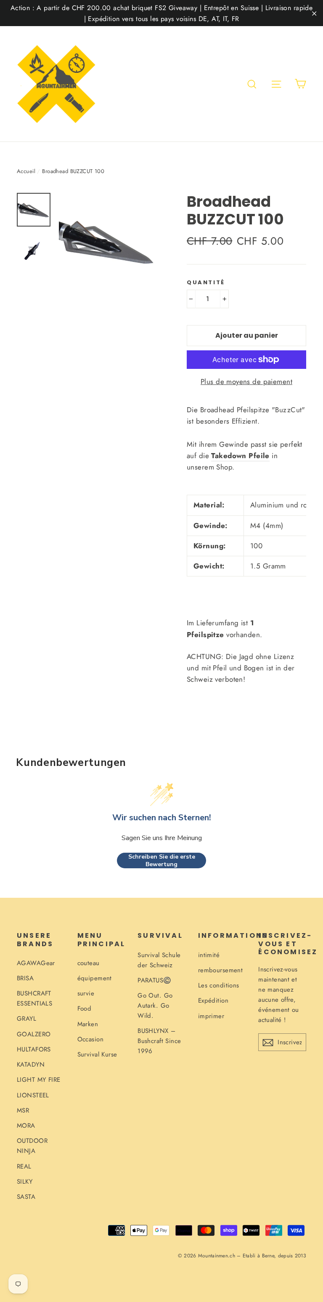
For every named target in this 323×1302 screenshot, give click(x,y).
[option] (107, 241)
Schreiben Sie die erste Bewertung (161, 860)
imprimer (211, 1016)
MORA (26, 1125)
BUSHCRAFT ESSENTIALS (34, 998)
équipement (94, 978)
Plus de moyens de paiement (246, 381)
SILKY (24, 1181)
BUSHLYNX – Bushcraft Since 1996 (159, 1041)
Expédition (213, 1000)
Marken (87, 1024)
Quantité (206, 282)
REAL (24, 1166)
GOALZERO (33, 1034)
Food (84, 1008)
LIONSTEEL (33, 1095)
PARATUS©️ (154, 980)
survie (86, 993)
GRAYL (26, 1018)
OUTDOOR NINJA (32, 1145)
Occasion (90, 1039)
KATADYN (31, 1064)
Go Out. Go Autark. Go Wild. (155, 1005)
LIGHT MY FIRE (39, 1079)
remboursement (220, 970)
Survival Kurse (97, 1054)
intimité (209, 955)
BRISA (25, 978)
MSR (23, 1110)
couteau (88, 963)
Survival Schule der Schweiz (159, 960)
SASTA (26, 1196)
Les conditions (218, 985)
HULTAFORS (34, 1049)
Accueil (26, 171)
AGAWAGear (36, 963)
